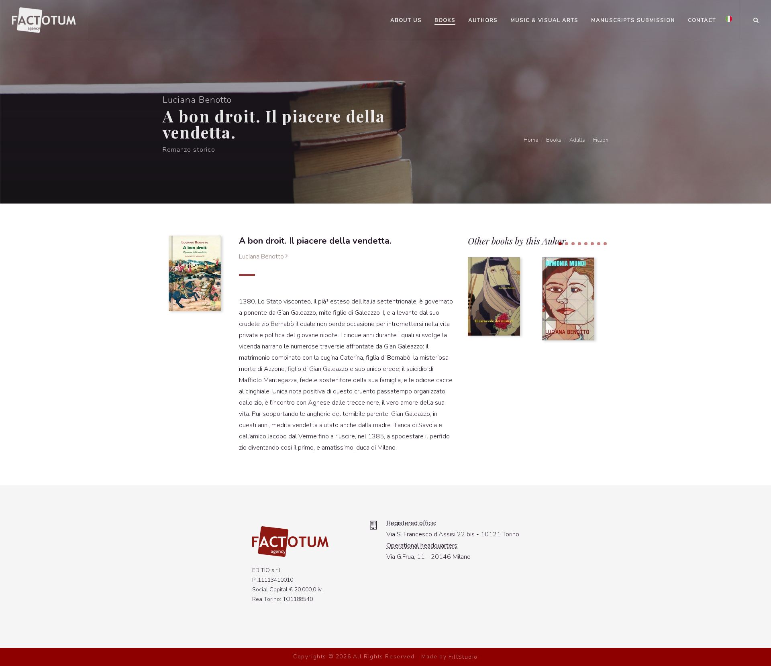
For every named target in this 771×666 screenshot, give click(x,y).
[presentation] (615, 299)
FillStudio (463, 657)
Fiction (600, 140)
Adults (577, 140)
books (553, 140)
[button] (560, 243)
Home (531, 140)
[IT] (729, 19)
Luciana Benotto (262, 256)
